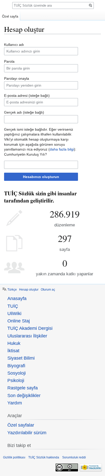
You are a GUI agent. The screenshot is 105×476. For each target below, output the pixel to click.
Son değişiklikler (24, 395)
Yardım (14, 402)
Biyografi (16, 365)
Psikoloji (15, 380)
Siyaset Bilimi (21, 358)
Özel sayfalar (20, 425)
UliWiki (14, 313)
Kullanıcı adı (14, 45)
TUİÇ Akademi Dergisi (29, 328)
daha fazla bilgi (62, 149)
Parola (9, 61)
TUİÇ (12, 306)
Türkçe (12, 289)
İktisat (13, 350)
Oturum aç (48, 289)
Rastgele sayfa (22, 387)
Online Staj (18, 320)
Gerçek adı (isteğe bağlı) (24, 112)
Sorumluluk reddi (74, 457)
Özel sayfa (10, 16)
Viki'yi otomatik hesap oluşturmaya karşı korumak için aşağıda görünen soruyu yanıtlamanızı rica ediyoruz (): (40, 144)
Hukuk (13, 343)
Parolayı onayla (16, 78)
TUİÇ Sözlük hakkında (43, 457)
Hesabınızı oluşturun (41, 177)
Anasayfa (17, 298)
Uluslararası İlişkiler (27, 335)
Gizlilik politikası (14, 457)
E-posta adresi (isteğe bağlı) (27, 95)
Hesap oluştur (28, 289)
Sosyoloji (16, 373)
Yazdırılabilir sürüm (26, 432)
